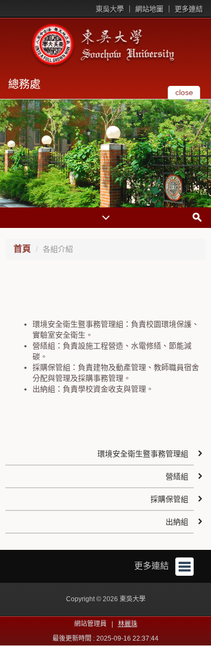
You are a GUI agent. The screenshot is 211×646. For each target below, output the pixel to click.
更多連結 (189, 8)
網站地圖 (149, 8)
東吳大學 (110, 8)
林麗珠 (127, 624)
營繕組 (177, 476)
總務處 (24, 84)
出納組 (177, 521)
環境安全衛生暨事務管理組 (142, 453)
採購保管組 (169, 499)
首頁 (22, 248)
